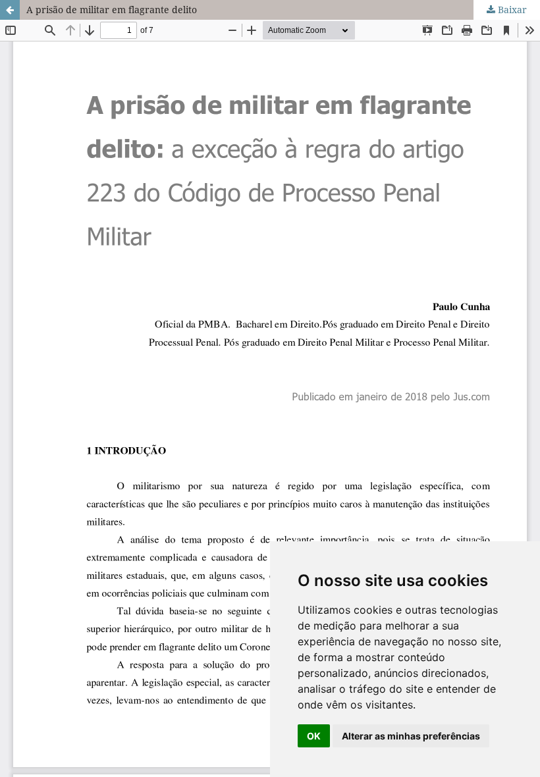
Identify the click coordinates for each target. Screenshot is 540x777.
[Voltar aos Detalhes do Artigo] (10, 10)
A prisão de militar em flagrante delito (111, 9)
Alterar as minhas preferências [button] (411, 735)
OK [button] (314, 735)
